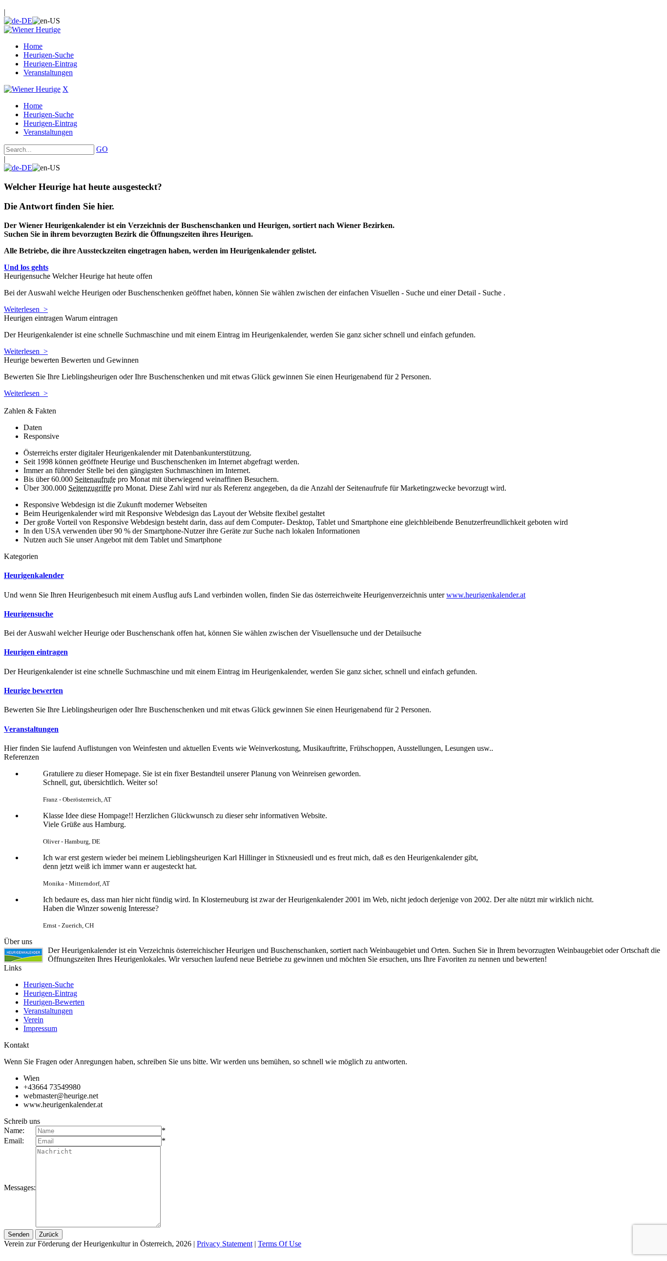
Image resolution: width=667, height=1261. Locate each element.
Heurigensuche (28, 614)
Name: (14, 1130)
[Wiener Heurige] (32, 29)
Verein (33, 1019)
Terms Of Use (279, 1244)
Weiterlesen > (26, 309)
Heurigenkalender (34, 575)
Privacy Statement (224, 1244)
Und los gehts (26, 267)
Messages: (20, 1187)
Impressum (40, 1028)
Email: (14, 1141)
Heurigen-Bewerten (53, 1002)
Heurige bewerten (33, 690)
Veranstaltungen (31, 729)
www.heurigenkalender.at (485, 595)
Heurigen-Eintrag (50, 993)
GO (102, 149)
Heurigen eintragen (36, 652)
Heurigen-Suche (48, 984)
